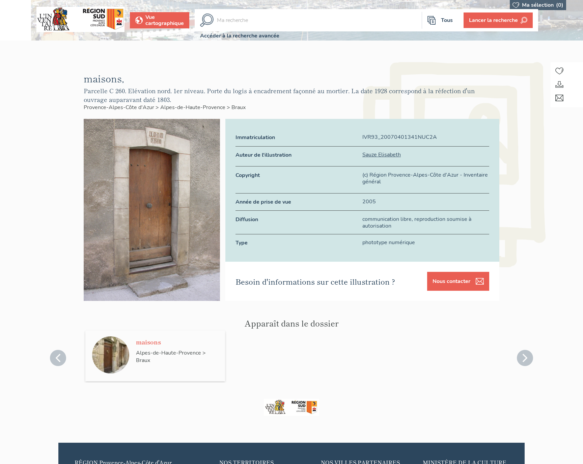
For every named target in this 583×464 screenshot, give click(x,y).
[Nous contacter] (559, 98)
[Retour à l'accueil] (15, 20)
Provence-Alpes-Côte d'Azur (120, 107)
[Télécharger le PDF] (559, 84)
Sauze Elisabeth (381, 154)
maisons (148, 341)
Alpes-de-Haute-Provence (193, 107)
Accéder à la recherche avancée (239, 36)
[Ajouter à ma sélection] (559, 71)
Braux (238, 107)
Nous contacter (451, 281)
